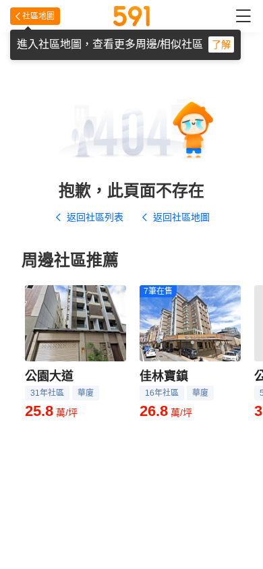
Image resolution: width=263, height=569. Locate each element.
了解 (221, 44)
